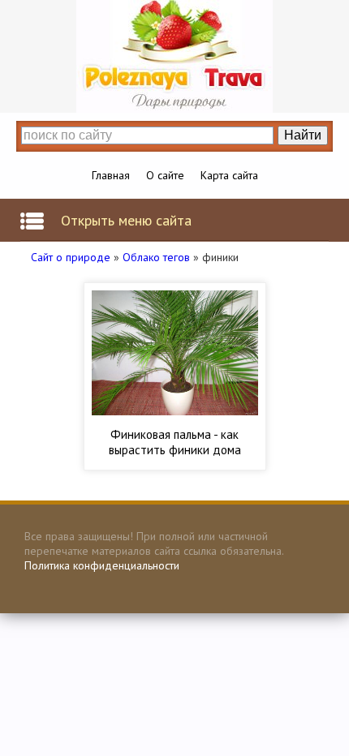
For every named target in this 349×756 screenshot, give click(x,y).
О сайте (165, 175)
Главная (111, 175)
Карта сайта (229, 175)
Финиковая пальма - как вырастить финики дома (175, 442)
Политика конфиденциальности (101, 565)
